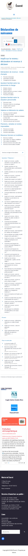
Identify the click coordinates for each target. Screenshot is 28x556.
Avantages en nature (8, 114)
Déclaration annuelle (8, 78)
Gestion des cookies (7, 525)
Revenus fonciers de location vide (11, 142)
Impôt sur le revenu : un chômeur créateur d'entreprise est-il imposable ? (13, 239)
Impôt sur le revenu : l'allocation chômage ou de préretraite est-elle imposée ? (13, 212)
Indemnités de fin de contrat (10, 119)
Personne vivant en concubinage (11, 104)
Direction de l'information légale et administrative (12, 376)
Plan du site (5, 520)
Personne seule (7, 102)
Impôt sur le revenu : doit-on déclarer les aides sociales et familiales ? (12, 218)
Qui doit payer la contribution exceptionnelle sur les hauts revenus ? (12, 310)
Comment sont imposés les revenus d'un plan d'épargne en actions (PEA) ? (12, 245)
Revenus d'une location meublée (11, 144)
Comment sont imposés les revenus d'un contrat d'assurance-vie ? (13, 250)
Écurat (19, 6)
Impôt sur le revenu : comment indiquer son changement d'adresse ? (12, 290)
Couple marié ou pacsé (9, 105)
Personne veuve (7, 107)
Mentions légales (6, 522)
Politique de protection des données (12, 524)
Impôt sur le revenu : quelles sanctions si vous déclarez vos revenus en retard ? (12, 162)
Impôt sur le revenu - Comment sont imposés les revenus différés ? (12, 265)
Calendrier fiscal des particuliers (13, 357)
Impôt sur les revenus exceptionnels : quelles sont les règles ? (12, 259)
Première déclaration (8, 77)
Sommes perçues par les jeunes (11, 121)
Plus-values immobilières (9, 141)
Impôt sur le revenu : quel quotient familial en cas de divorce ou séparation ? (13, 198)
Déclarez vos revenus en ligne (12, 353)
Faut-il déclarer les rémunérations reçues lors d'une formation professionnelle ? (13, 270)
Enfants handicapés (8, 93)
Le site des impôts (9, 343)
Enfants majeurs (7, 89)
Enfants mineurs (7, 88)
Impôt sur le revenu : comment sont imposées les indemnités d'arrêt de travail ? (12, 207)
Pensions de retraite (8, 129)
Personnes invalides (8, 94)
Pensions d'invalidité (8, 130)
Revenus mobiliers (8, 138)
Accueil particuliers (6, 49)
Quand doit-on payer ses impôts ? (13, 179)
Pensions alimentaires (9, 132)
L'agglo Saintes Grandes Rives (14, 400)
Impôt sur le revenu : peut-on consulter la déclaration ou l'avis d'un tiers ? (13, 275)
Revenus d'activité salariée (10, 113)
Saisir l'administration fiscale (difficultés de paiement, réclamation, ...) (12, 332)
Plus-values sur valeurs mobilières (12, 139)
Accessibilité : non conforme (10, 518)
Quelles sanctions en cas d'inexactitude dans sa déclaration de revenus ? (13, 168)
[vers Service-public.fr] (14, 45)
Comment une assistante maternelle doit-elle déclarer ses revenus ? (13, 223)
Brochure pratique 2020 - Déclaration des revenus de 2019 (13, 347)
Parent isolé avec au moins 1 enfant (12, 91)
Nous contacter (6, 488)
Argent (14, 49)
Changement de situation (9, 80)
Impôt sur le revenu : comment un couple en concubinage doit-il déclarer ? (13, 285)
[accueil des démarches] (13, 38)
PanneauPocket (14, 413)
